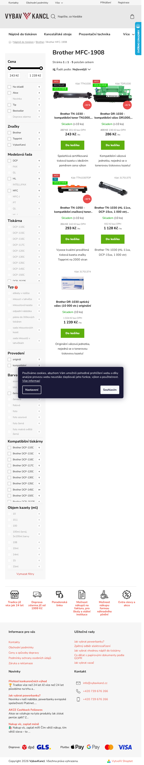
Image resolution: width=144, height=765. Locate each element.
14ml (26, 554)
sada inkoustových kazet (26, 330)
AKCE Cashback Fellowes (25, 710)
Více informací (31, 381)
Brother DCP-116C (26, 459)
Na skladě (26, 86)
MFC (26, 190)
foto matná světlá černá (26, 432)
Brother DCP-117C (26, 465)
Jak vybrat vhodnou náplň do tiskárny (97, 650)
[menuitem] (22, 34)
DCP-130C (26, 257)
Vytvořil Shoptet (122, 761)
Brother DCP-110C (26, 447)
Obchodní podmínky (37, 2)
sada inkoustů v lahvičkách (26, 341)
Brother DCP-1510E (26, 501)
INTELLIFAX (26, 184)
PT (26, 202)
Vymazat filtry (25, 574)
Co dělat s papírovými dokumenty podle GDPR (99, 657)
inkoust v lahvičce (26, 299)
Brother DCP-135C (26, 483)
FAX (26, 166)
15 (26, 560)
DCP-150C (26, 274)
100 (26, 525)
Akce (26, 92)
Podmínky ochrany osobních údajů (30, 658)
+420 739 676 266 (95, 691)
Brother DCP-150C (26, 495)
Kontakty (13, 2)
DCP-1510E (26, 281)
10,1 (26, 519)
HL (26, 178)
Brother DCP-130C (26, 477)
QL (26, 208)
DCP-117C (26, 245)
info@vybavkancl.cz (95, 683)
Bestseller (26, 110)
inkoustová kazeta (26, 305)
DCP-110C (26, 227)
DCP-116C (26, 239)
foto (26, 411)
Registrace (123, 2)
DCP (26, 160)
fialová (26, 405)
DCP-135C (26, 263)
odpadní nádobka (26, 311)
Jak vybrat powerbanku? (89, 641)
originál (26, 359)
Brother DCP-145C (26, 489)
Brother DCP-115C (26, 453)
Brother (26, 132)
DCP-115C (26, 233)
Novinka (26, 98)
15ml (26, 566)
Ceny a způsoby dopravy (24, 653)
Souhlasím (110, 390)
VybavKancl (26, 144)
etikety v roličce (26, 293)
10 (26, 513)
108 (26, 542)
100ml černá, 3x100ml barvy (26, 534)
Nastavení (31, 390)
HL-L (26, 214)
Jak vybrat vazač (84, 663)
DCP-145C (26, 269)
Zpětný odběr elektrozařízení (92, 646)
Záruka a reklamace (21, 663)
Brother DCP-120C (26, 471)
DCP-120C (26, 251)
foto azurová (26, 417)
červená (26, 399)
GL (26, 172)
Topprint (26, 138)
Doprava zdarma (26, 116)
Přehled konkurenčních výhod (28, 681)
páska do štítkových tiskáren (26, 319)
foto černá (26, 423)
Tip (26, 104)
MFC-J (26, 196)
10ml (26, 548)
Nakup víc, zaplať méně (24, 724)
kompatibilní (26, 365)
